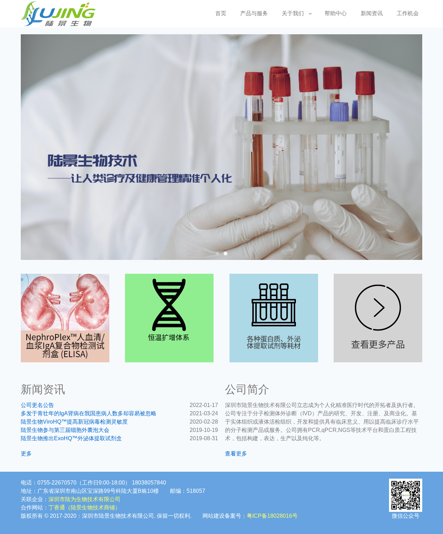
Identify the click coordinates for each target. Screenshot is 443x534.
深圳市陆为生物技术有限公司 (84, 499)
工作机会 (408, 13)
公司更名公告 (37, 405)
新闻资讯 (372, 13)
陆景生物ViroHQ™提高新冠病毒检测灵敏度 (74, 422)
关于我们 (293, 13)
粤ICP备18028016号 (272, 516)
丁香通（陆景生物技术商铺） (84, 507)
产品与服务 (254, 13)
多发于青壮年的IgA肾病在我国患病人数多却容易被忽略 (88, 413)
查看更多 (236, 453)
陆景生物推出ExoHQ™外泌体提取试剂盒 (71, 438)
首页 (220, 13)
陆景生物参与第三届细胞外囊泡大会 (65, 430)
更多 (26, 453)
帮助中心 (336, 13)
